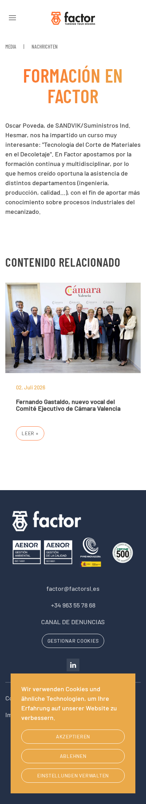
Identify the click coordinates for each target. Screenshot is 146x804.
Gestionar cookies (73, 641)
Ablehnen (73, 756)
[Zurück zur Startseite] (73, 17)
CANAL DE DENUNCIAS (73, 622)
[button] (12, 17)
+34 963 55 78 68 (73, 605)
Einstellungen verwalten (73, 775)
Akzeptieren (73, 736)
